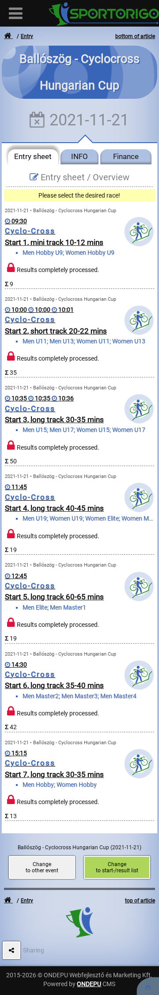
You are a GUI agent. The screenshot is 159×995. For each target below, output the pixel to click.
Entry (27, 36)
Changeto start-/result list (117, 867)
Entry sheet (33, 156)
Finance (126, 156)
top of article (140, 901)
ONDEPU (89, 983)
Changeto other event (42, 867)
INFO (79, 156)
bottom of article (135, 36)
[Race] (148, 986)
